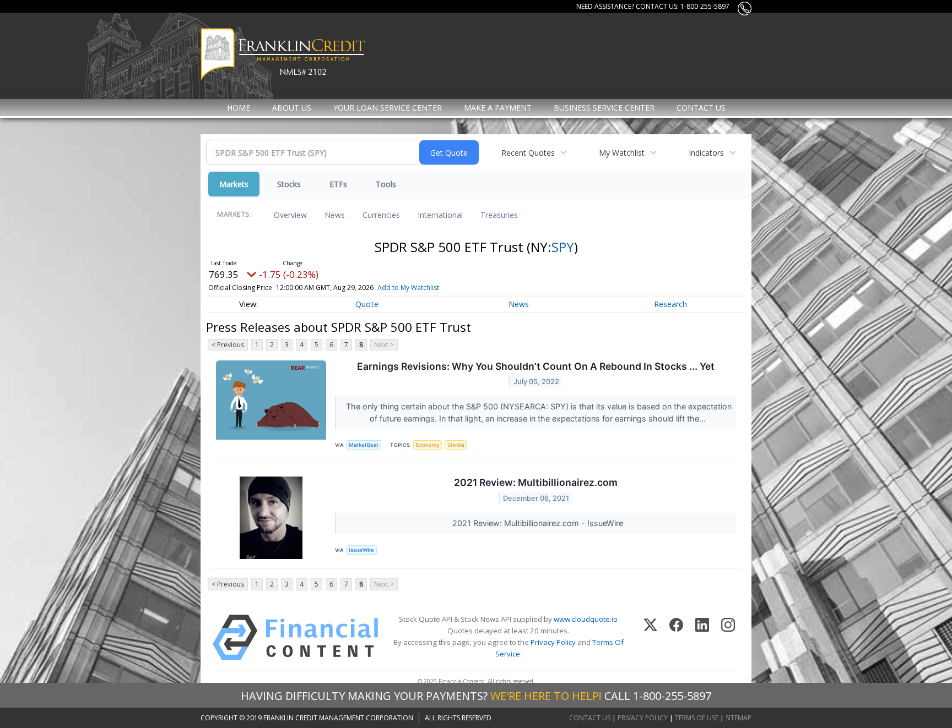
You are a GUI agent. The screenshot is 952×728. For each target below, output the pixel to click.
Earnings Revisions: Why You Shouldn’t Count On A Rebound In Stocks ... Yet (536, 366)
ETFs (338, 184)
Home (238, 107)
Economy (427, 445)
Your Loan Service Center (387, 107)
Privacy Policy (553, 642)
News (334, 215)
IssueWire (361, 550)
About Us (291, 107)
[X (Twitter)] (650, 637)
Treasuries (499, 215)
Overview (290, 215)
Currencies (381, 215)
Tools (386, 184)
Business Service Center (604, 107)
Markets (233, 184)
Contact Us (701, 107)
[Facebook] (676, 637)
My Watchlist (622, 152)
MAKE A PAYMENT (498, 107)
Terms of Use (696, 717)
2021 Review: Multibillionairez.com (536, 482)
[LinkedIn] (702, 637)
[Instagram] (728, 637)
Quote (366, 304)
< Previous (228, 344)
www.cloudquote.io (586, 619)
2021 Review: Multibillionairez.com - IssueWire (538, 523)
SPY (562, 247)
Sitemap (738, 717)
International (440, 215)
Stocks (289, 184)
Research (670, 304)
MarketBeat (363, 445)
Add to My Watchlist (408, 287)
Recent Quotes (528, 152)
